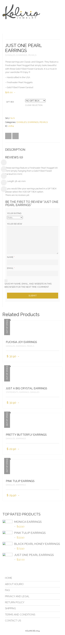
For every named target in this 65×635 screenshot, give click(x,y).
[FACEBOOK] (4, 162)
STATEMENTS (12, 392)
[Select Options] (57, 356)
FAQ (7, 590)
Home (8, 577)
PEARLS (32, 55)
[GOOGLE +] (4, 189)
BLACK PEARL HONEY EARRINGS (37, 544)
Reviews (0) (14, 157)
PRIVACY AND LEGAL (17, 596)
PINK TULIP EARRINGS (20, 481)
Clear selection (33, 105)
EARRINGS (21, 55)
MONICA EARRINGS (28, 521)
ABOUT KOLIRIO (14, 584)
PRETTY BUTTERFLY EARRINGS (26, 434)
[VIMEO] (4, 182)
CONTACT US (13, 620)
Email (10, 268)
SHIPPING (10, 608)
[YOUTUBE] (4, 176)
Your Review (14, 224)
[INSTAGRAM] (4, 169)
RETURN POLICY (14, 602)
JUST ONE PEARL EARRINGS (34, 555)
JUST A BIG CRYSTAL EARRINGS (26, 388)
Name (10, 257)
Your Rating (14, 213)
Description (15, 149)
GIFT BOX (10, 102)
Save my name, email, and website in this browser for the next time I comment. (28, 285)
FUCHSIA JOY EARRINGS (21, 342)
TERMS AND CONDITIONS (20, 614)
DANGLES (10, 55)
